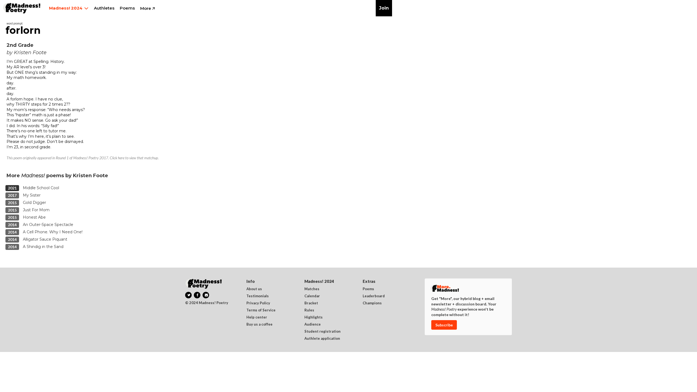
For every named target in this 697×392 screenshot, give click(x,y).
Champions (372, 303)
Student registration (322, 331)
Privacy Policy (258, 303)
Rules (309, 310)
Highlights (313, 317)
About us (254, 289)
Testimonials (257, 296)
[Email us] (206, 295)
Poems (368, 289)
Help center (256, 317)
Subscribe (444, 325)
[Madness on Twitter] (188, 295)
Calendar (312, 296)
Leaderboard (374, 296)
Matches (311, 289)
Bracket (311, 303)
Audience (312, 324)
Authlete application (322, 339)
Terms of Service (261, 310)
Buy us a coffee (259, 324)
